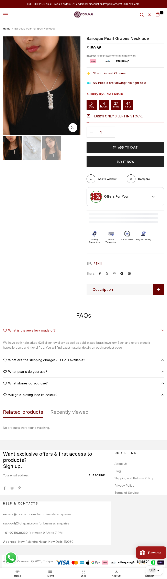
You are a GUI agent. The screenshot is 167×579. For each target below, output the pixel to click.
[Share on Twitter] (107, 273)
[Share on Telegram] (121, 273)
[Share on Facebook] (99, 273)
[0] (158, 14)
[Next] (72, 85)
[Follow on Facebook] (4, 488)
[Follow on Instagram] (12, 488)
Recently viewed (70, 412)
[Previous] (10, 85)
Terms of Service (126, 493)
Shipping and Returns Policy (133, 478)
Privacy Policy (124, 485)
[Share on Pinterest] (114, 273)
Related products (23, 412)
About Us (120, 464)
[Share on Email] (129, 273)
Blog (117, 471)
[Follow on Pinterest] (19, 488)
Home (6, 28)
